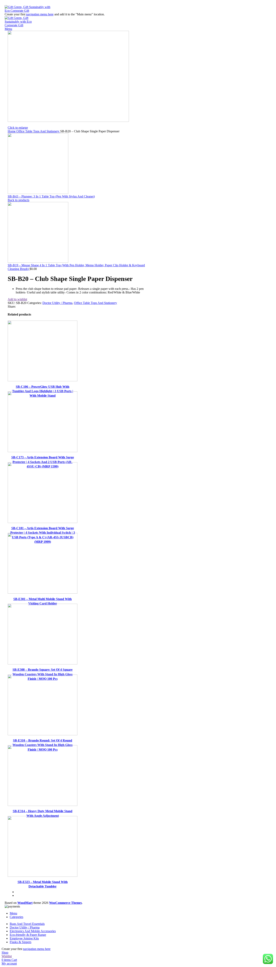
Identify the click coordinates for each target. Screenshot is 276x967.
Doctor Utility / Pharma (57, 303)
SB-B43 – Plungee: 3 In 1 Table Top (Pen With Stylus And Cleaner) (51, 196)
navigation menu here (40, 14)
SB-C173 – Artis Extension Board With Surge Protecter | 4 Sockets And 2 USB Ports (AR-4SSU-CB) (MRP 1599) (42, 462)
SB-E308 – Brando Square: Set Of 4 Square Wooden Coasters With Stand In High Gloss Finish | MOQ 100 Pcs (43, 674)
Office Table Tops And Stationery (38, 131)
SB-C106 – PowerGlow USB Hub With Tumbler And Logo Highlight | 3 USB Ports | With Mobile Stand (42, 391)
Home (12, 131)
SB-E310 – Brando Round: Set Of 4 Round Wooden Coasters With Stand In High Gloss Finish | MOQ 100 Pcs (43, 745)
